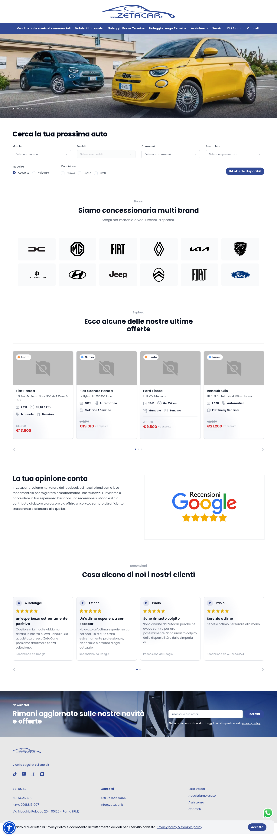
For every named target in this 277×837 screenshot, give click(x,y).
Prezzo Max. (213, 146)
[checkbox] (62, 173)
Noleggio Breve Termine (126, 28)
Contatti (253, 28)
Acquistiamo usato (202, 795)
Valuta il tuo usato (89, 28)
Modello (82, 146)
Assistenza (199, 28)
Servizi (217, 28)
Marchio (18, 146)
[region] (138, 401)
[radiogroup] (31, 172)
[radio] (14, 172)
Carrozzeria (149, 146)
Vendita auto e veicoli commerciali (43, 28)
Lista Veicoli (196, 789)
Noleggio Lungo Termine (167, 28)
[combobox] (42, 154)
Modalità (18, 166)
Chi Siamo (235, 28)
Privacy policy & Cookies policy (179, 827)
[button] (9, 827)
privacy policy (251, 723)
